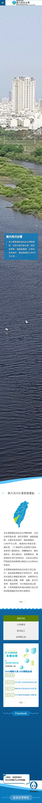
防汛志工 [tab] (21, 631)
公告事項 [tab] (21, 624)
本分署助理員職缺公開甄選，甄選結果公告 (22, 695)
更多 (21, 602)
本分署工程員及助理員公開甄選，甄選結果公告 (22, 682)
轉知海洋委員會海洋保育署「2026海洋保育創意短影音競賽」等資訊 (22, 689)
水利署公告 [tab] (21, 637)
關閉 (4, 774)
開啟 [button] (2, 2)
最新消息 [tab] (21, 618)
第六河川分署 (23, 2)
